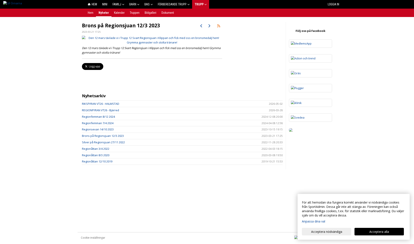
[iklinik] (310, 103)
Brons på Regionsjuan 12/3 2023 (103, 136)
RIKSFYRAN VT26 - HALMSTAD (100, 104)
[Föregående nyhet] (201, 25)
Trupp (199, 4)
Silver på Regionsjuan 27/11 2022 (103, 142)
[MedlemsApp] (310, 43)
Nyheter (104, 12)
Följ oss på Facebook (310, 31)
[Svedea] (310, 117)
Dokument (168, 12)
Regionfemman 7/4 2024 (97, 123)
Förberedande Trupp (172, 4)
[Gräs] (310, 73)
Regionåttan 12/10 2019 (97, 161)
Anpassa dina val (313, 221)
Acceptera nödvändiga (326, 232)
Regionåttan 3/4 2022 (95, 149)
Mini (104, 4)
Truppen (135, 12)
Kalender (119, 12)
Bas (147, 4)
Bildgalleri (150, 12)
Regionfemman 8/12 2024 (98, 117)
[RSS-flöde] (218, 25)
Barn (132, 4)
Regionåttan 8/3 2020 (95, 155)
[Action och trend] (310, 58)
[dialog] (354, 217)
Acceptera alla (379, 232)
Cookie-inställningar (93, 237)
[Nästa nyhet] (209, 25)
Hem (94, 4)
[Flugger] (310, 88)
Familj (117, 4)
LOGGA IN (333, 4)
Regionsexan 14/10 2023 (98, 129)
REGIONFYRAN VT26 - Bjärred (100, 110)
